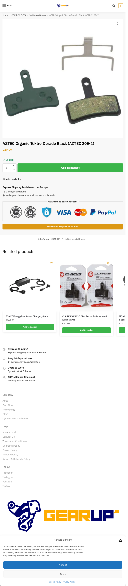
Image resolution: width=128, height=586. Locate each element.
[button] (120, 539)
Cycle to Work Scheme (15, 418)
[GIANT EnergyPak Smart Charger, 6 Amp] (29, 285)
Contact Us (8, 436)
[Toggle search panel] (114, 6)
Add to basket (70, 168)
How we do (8, 409)
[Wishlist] (51, 263)
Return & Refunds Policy (16, 459)
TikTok (6, 486)
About (5, 400)
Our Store (8, 405)
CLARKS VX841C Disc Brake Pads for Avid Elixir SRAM (84, 318)
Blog (5, 414)
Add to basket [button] (30, 327)
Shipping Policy (11, 445)
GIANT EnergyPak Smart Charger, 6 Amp (27, 316)
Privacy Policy (69, 581)
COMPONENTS (19, 15)
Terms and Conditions (14, 441)
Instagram (8, 477)
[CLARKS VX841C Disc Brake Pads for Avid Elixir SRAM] (86, 285)
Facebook (7, 472)
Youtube (7, 481)
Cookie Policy (55, 581)
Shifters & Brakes (37, 15)
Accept (63, 564)
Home (5, 15)
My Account (9, 432)
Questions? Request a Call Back (62, 226)
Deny (63, 574)
